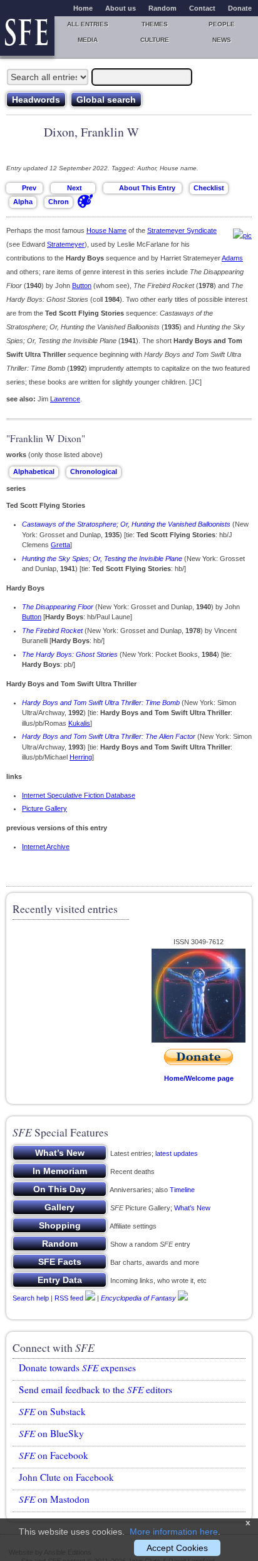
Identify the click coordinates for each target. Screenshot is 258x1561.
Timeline (182, 1189)
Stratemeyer (66, 244)
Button (81, 285)
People (222, 24)
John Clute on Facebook (66, 1477)
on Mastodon (54, 1499)
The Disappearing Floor (57, 606)
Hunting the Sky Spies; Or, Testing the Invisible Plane (102, 558)
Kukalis (79, 723)
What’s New (192, 1208)
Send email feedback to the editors (95, 1389)
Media (88, 39)
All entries (87, 24)
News (221, 39)
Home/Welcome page (199, 1078)
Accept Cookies (177, 1548)
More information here (174, 1532)
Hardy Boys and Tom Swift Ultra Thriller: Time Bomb (101, 702)
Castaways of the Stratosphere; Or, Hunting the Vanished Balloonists (126, 524)
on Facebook (53, 1455)
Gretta (60, 545)
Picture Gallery (44, 808)
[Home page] (27, 36)
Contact (202, 8)
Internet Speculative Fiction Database (78, 795)
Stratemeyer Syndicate (182, 230)
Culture (154, 39)
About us (120, 8)
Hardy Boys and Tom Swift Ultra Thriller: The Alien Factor (108, 736)
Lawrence (65, 399)
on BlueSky (51, 1433)
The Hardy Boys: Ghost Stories (70, 654)
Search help (31, 1298)
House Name (106, 230)
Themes (155, 24)
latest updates (176, 1153)
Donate (240, 8)
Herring (81, 757)
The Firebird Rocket (52, 630)
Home (83, 8)
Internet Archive (46, 846)
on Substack (52, 1411)
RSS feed (68, 1298)
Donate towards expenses (77, 1367)
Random (162, 8)
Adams (232, 258)
